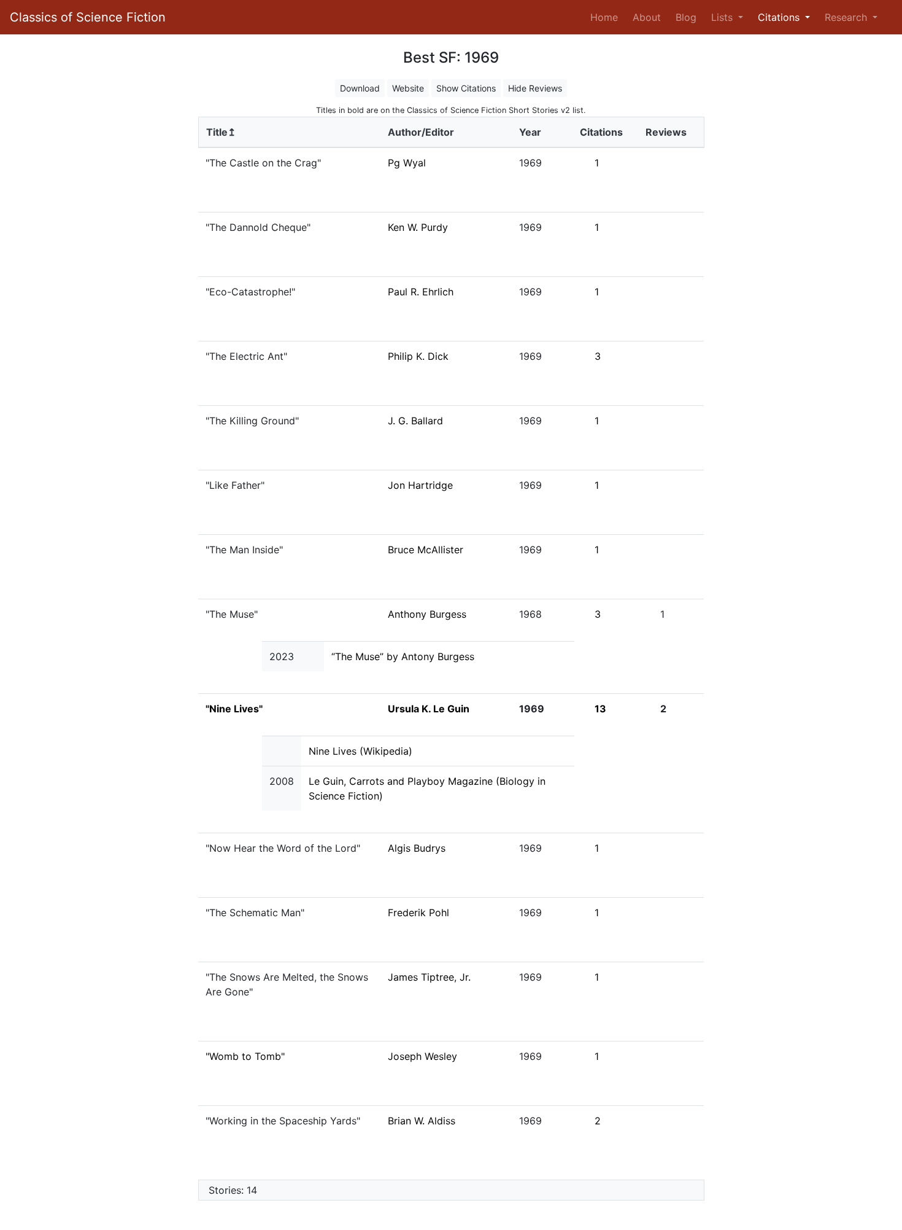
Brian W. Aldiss (421, 1121)
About (647, 17)
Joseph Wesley (422, 1056)
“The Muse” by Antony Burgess (402, 656)
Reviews (666, 132)
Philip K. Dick (418, 356)
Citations (601, 132)
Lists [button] (723, 17)
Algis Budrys (416, 848)
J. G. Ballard (415, 421)
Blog (686, 17)
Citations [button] (780, 17)
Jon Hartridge (420, 485)
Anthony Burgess (427, 614)
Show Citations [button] (466, 88)
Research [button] (847, 17)
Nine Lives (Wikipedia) (360, 751)
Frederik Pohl (418, 912)
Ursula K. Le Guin (428, 709)
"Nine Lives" (234, 709)
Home (606, 16)
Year (530, 132)
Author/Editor (421, 132)
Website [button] (408, 88)
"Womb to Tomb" (245, 1056)
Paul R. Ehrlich (420, 292)
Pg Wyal (407, 163)
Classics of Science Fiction (88, 17)
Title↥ (221, 132)
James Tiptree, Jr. (429, 977)
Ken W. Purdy (418, 227)
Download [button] (360, 88)
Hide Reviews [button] (535, 88)
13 (600, 709)
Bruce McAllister (425, 549)
